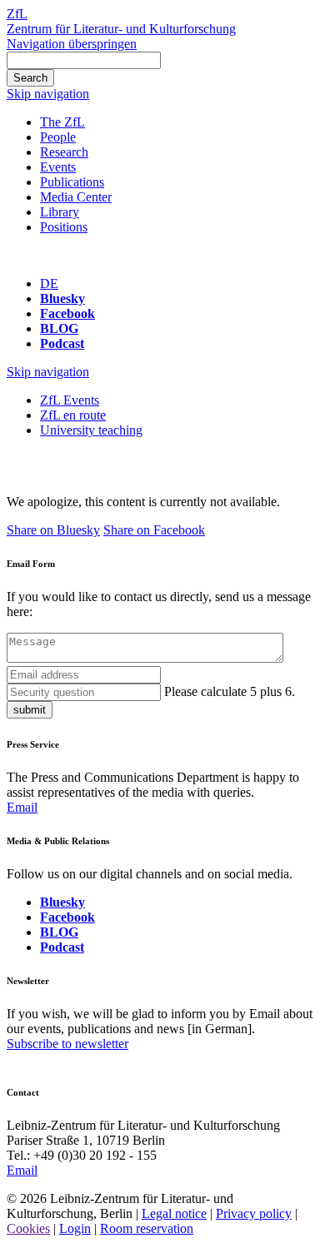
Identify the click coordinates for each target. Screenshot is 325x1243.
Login (75, 1228)
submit (29, 710)
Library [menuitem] (59, 212)
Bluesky (62, 298)
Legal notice (174, 1213)
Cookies (28, 1228)
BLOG (59, 328)
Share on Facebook (154, 530)
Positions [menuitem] (64, 227)
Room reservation (146, 1228)
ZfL (17, 14)
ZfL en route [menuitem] (73, 415)
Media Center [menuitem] (76, 197)
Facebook (67, 313)
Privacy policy (254, 1213)
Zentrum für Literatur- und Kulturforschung (121, 29)
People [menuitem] (58, 137)
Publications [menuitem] (72, 182)
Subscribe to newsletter (67, 1044)
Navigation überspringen (72, 44)
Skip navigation (48, 94)
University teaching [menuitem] (91, 430)
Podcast (62, 343)
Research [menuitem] (64, 152)
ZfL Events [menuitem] (69, 400)
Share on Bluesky (53, 530)
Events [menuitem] (58, 167)
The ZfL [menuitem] (62, 122)
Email (22, 807)
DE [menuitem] (49, 283)
